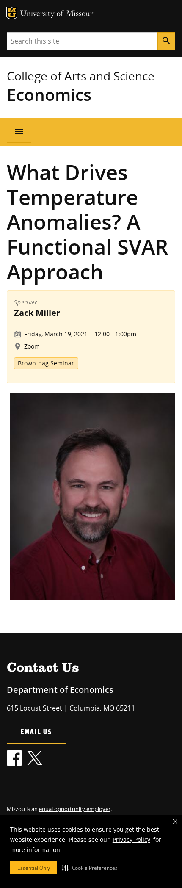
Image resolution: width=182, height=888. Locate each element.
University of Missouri (57, 14)
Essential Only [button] (33, 867)
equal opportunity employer (74, 809)
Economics (49, 94)
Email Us (36, 732)
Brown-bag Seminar (46, 363)
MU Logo (11, 13)
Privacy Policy (131, 839)
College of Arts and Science (80, 76)
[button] (90, 867)
